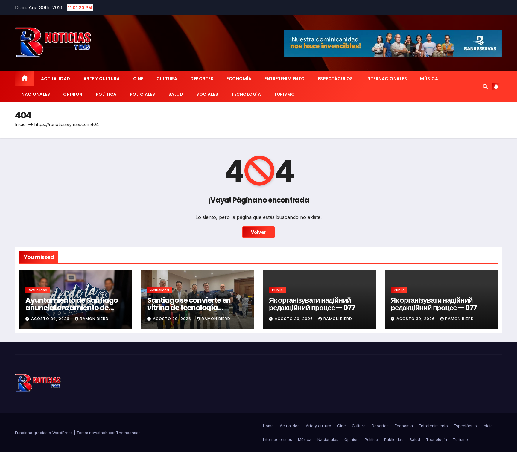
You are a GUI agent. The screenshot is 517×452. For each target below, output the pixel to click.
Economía (238, 79)
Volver (258, 232)
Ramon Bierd (94, 318)
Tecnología (246, 94)
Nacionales (36, 94)
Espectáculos (335, 79)
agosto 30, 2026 (51, 318)
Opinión (73, 94)
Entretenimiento (284, 79)
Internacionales (386, 79)
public (277, 290)
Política (106, 94)
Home (268, 425)
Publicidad (394, 439)
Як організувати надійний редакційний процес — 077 (312, 304)
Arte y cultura (101, 79)
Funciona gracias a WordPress (44, 432)
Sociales (207, 94)
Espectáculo (465, 425)
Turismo (284, 94)
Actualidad (55, 79)
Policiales (142, 94)
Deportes (201, 79)
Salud (175, 94)
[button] (485, 86)
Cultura (166, 79)
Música (429, 79)
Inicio (20, 124)
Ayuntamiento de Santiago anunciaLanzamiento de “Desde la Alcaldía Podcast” (73, 307)
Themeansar (128, 432)
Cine (138, 79)
